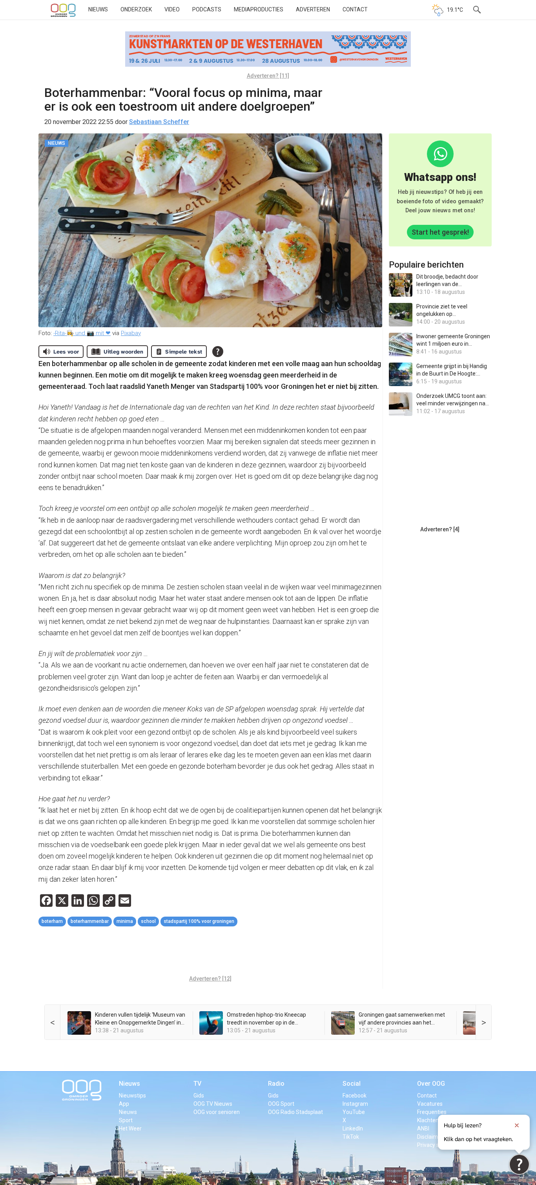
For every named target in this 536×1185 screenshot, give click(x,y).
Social (352, 1083)
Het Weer (130, 1128)
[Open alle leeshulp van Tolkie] (217, 351)
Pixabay (131, 333)
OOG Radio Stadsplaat (295, 1112)
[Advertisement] (210, 952)
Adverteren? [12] (210, 978)
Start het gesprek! (440, 232)
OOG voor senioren (216, 1112)
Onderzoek (136, 9)
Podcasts (206, 9)
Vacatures (430, 1104)
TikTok (351, 1137)
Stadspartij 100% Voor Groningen (199, 921)
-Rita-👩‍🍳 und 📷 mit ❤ (82, 333)
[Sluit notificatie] (517, 1125)
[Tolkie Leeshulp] (519, 1164)
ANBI (423, 1128)
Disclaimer (430, 1137)
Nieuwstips (132, 1095)
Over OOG (431, 1083)
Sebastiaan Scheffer (159, 122)
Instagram (355, 1104)
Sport (126, 1120)
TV (197, 1083)
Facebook (354, 1095)
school (148, 921)
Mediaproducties (258, 9)
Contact (355, 9)
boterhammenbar (90, 921)
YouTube (354, 1112)
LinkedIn (353, 1128)
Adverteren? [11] (268, 76)
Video (172, 9)
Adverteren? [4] (439, 529)
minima (125, 921)
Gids (198, 1095)
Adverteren (313, 9)
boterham (52, 921)
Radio (276, 1083)
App (124, 1104)
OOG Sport (281, 1104)
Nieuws (98, 9)
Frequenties (432, 1112)
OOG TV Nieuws (212, 1104)
